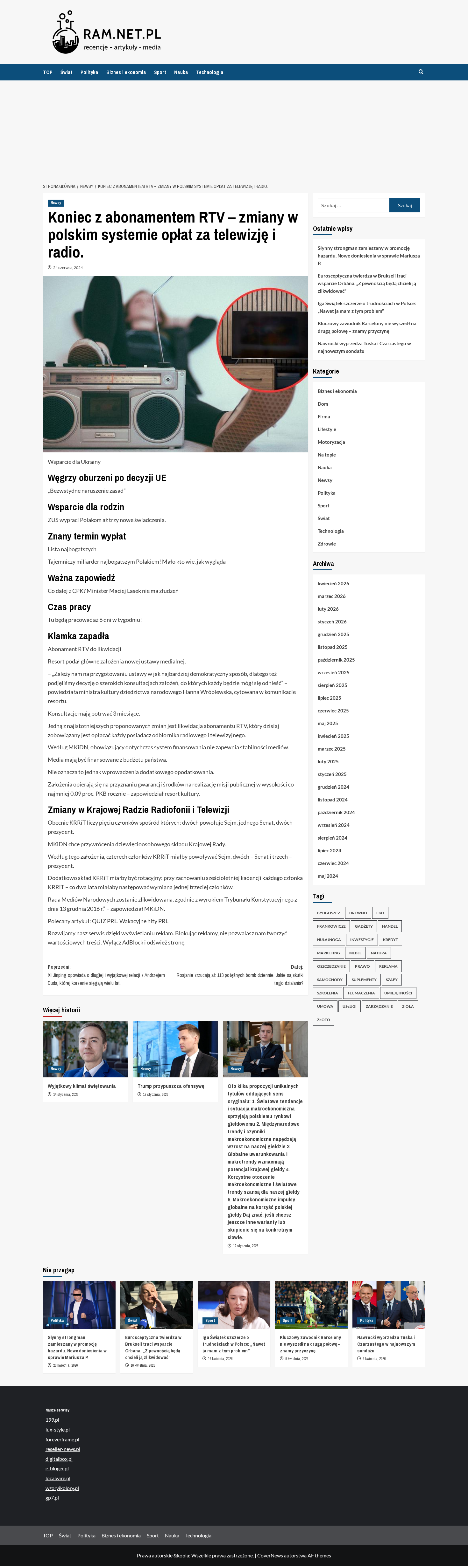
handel (390, 926)
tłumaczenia (361, 993)
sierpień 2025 (332, 685)
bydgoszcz (328, 912)
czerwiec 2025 (333, 710)
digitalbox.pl (59, 1459)
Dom (323, 404)
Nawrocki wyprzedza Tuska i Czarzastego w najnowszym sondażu (364, 347)
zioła (408, 1006)
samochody (330, 979)
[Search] (421, 72)
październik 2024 (336, 812)
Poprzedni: (106, 974)
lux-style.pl (58, 1429)
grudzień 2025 (333, 634)
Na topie (327, 454)
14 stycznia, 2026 (65, 1094)
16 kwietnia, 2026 (143, 1365)
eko (380, 912)
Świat (66, 72)
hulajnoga (329, 939)
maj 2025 (328, 723)
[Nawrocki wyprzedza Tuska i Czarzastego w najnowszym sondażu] (388, 1305)
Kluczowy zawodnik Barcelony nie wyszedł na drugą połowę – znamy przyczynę (367, 327)
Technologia (209, 72)
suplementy (364, 979)
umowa (325, 1006)
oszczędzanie (331, 966)
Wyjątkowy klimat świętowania (82, 1085)
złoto (323, 1019)
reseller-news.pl (63, 1449)
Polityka (89, 72)
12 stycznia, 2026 (245, 1245)
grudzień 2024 (333, 787)
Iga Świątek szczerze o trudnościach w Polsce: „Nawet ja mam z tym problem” (367, 307)
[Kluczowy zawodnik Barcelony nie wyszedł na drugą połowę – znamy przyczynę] (311, 1305)
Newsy (56, 202)
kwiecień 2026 (333, 583)
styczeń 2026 (332, 621)
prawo (362, 966)
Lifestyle (327, 429)
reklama (388, 966)
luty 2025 (328, 761)
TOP (48, 72)
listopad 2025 (333, 647)
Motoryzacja (331, 442)
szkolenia (327, 993)
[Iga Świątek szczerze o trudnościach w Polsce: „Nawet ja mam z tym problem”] (234, 1305)
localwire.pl (58, 1478)
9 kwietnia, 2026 (296, 1358)
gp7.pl (52, 1497)
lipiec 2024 (329, 850)
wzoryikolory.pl (62, 1488)
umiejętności (398, 993)
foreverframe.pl (62, 1439)
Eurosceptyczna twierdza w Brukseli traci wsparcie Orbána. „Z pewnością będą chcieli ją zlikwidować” (367, 283)
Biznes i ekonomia (126, 72)
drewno (358, 912)
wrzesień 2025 (334, 672)
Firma (324, 416)
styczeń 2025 (332, 774)
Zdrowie (327, 543)
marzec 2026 (332, 596)
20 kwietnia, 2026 (65, 1365)
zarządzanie (379, 1006)
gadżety (364, 926)
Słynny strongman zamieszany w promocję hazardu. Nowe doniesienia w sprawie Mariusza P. (369, 255)
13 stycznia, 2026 (155, 1094)
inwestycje (362, 939)
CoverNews (270, 1555)
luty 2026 (328, 609)
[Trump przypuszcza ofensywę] (175, 1049)
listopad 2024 (333, 799)
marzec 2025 (332, 749)
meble (355, 953)
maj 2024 (328, 876)
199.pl (52, 1420)
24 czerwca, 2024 (68, 267)
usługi (350, 1006)
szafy (392, 979)
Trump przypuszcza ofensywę (171, 1085)
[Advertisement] (234, 128)
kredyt (390, 939)
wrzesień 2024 (334, 825)
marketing (328, 953)
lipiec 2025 (329, 698)
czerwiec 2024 (333, 863)
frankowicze (331, 926)
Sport (160, 72)
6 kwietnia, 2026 (374, 1358)
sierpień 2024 (332, 838)
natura (379, 953)
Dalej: (240, 974)
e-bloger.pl (57, 1468)
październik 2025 (336, 660)
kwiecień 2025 (333, 736)
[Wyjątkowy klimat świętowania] (85, 1049)
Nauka (181, 72)
